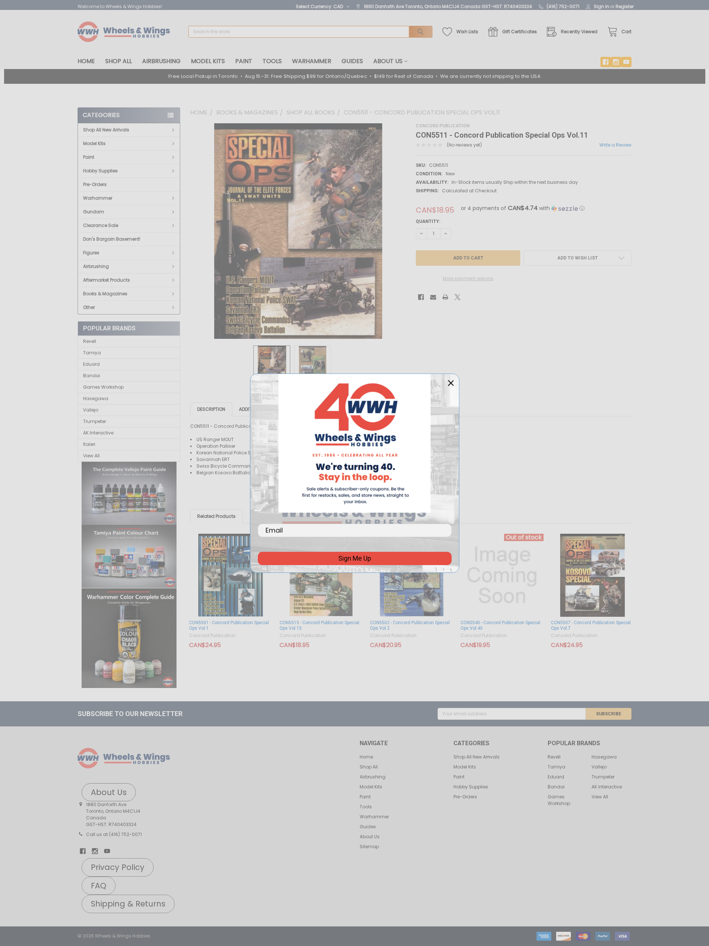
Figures (91, 253)
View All (91, 456)
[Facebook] (605, 62)
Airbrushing (161, 61)
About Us (388, 61)
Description (211, 409)
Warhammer (311, 61)
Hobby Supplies (100, 171)
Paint (243, 61)
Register (625, 6)
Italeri (89, 444)
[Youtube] (626, 62)
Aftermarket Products (106, 280)
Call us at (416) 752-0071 (114, 834)
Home (86, 61)
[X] (457, 297)
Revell (89, 341)
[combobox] (310, 32)
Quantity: (428, 221)
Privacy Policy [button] (117, 867)
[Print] (445, 297)
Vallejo (90, 410)
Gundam (93, 212)
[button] (129, 493)
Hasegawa (95, 398)
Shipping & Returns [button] (128, 903)
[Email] (433, 297)
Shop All (118, 61)
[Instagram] (616, 62)
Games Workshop (103, 387)
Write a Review (615, 145)
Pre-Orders (95, 184)
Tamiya (92, 353)
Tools (272, 61)
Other (89, 307)
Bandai (91, 375)
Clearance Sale (100, 225)
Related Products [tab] (216, 516)
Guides (352, 61)
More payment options (468, 278)
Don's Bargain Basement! (111, 239)
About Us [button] (109, 792)
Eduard (91, 364)
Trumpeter (94, 421)
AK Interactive (98, 433)
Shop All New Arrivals (106, 130)
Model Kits (208, 61)
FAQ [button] (98, 885)
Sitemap (369, 846)
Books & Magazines (105, 293)
